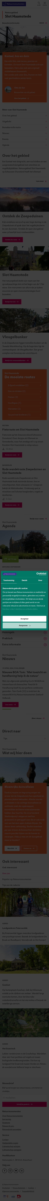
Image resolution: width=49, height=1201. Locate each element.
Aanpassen (23, 625)
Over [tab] (40, 580)
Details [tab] (24, 580)
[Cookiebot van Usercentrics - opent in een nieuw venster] (36, 574)
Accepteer (24, 619)
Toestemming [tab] (8, 580)
